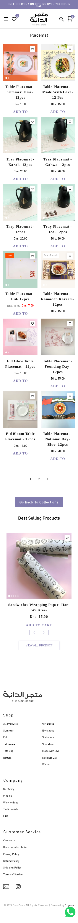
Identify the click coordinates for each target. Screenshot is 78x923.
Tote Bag (8, 750)
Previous (34, 632)
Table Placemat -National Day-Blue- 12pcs (58, 439)
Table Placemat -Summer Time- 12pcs (20, 92)
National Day (49, 757)
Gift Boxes (48, 723)
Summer (8, 730)
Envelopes (48, 730)
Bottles (7, 757)
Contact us (9, 840)
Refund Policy (11, 860)
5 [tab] (18, 596)
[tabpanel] (20, 62)
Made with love (50, 750)
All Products (10, 723)
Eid (5, 737)
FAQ (5, 816)
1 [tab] (6, 78)
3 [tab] (13, 596)
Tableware (9, 744)
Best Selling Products (39, 518)
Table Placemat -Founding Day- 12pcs (58, 366)
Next (44, 632)
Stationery (48, 737)
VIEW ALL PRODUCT (39, 645)
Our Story (8, 789)
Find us (7, 795)
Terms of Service (13, 874)
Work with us (10, 802)
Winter (46, 764)
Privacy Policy (11, 854)
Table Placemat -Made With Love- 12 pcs (57, 92)
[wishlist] (14, 19)
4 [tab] (15, 596)
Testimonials (10, 809)
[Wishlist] (32, 49)
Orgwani (70, 905)
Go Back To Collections (39, 502)
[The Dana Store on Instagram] (18, 886)
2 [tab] (8, 78)
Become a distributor (15, 847)
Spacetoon (48, 744)
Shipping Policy (12, 867)
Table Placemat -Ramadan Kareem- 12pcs (57, 299)
